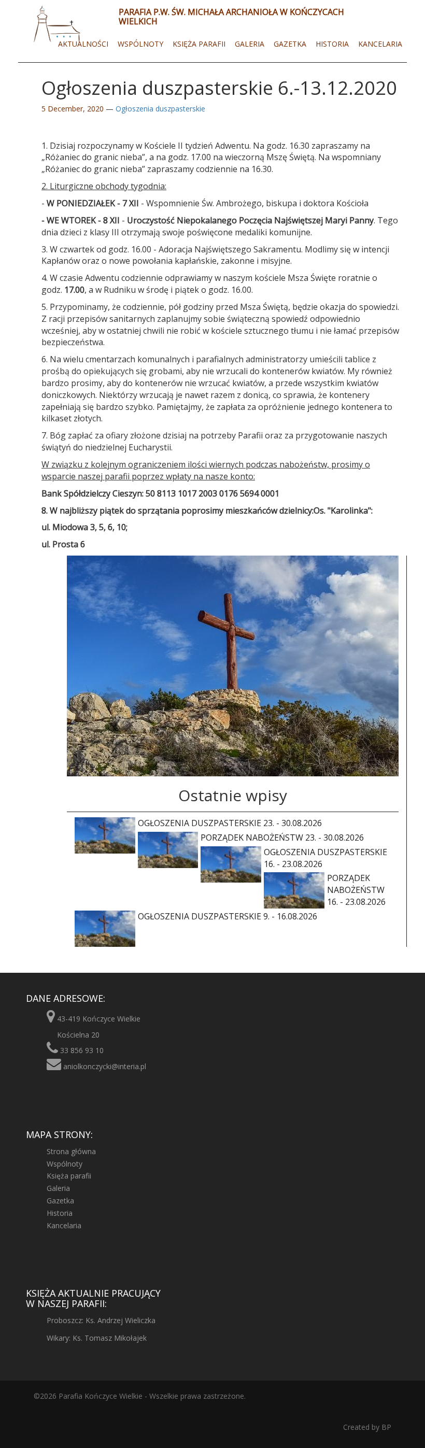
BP (385, 1427)
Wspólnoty (140, 44)
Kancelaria (380, 44)
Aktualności (83, 44)
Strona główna (71, 1151)
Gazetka (290, 44)
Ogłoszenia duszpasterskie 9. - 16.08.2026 (227, 916)
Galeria (249, 44)
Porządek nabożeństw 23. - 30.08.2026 (282, 837)
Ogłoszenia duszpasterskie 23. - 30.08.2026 (230, 823)
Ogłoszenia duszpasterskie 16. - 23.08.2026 (325, 858)
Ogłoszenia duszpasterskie (160, 108)
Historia (332, 44)
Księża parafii (199, 44)
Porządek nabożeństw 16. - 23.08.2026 (356, 889)
